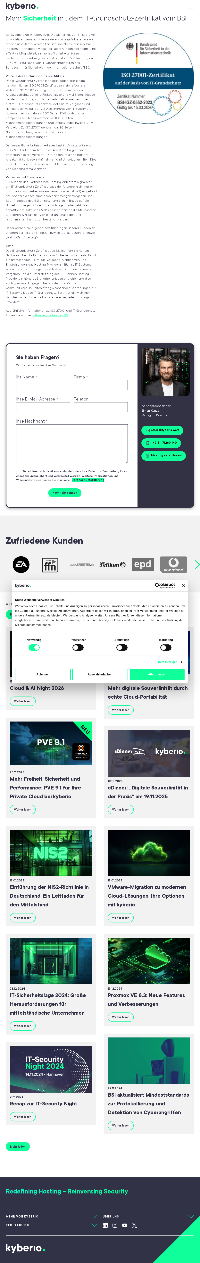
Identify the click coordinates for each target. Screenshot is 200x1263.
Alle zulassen (157, 674)
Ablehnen (42, 674)
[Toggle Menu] (189, 6)
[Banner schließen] (183, 585)
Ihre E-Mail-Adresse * (37, 399)
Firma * (81, 377)
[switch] (78, 647)
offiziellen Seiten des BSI (51, 315)
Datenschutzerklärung (88, 480)
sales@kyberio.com (165, 430)
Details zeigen (167, 662)
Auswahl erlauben (100, 674)
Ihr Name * (26, 377)
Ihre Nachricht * (32, 421)
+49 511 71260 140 (164, 442)
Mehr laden (18, 1146)
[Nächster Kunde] (197, 564)
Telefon (81, 399)
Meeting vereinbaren (166, 455)
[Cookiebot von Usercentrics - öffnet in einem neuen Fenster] (158, 586)
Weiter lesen (22, 701)
